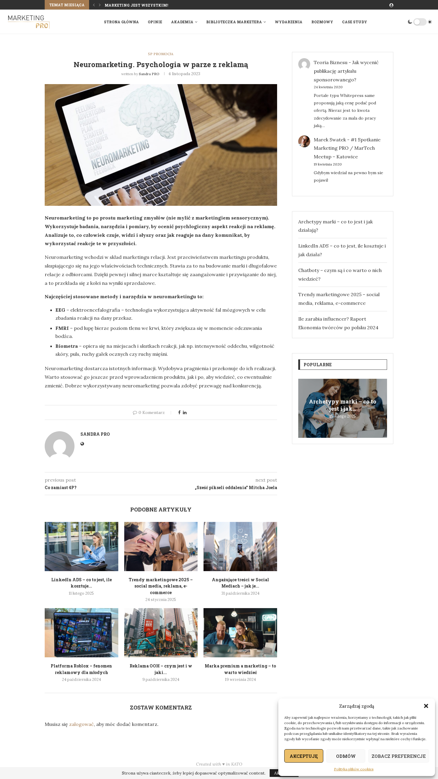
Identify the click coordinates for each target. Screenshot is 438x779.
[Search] (401, 22)
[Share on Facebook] (179, 412)
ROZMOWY (322, 21)
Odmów (346, 756)
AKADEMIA (182, 21)
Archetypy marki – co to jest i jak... (342, 405)
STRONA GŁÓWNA (121, 21)
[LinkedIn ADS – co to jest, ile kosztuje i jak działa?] (81, 546)
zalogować (81, 724)
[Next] (99, 5)
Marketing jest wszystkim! (136, 5)
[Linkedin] (392, 22)
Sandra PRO (149, 74)
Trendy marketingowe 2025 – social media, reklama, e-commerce (161, 586)
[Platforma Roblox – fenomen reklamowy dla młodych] (81, 632)
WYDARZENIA (288, 21)
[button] (426, 706)
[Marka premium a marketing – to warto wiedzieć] (240, 632)
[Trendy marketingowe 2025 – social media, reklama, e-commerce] (161, 546)
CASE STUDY (354, 21)
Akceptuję (304, 756)
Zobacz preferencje (399, 756)
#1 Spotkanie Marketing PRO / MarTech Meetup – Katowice (347, 148)
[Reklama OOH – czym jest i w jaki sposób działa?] (161, 632)
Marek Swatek (330, 140)
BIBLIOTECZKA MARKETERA (234, 21)
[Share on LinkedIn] (185, 412)
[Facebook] (386, 22)
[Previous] (93, 5)
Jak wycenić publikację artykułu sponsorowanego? (346, 71)
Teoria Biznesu (330, 62)
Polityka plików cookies (354, 769)
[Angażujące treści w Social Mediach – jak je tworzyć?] (240, 546)
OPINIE (155, 21)
